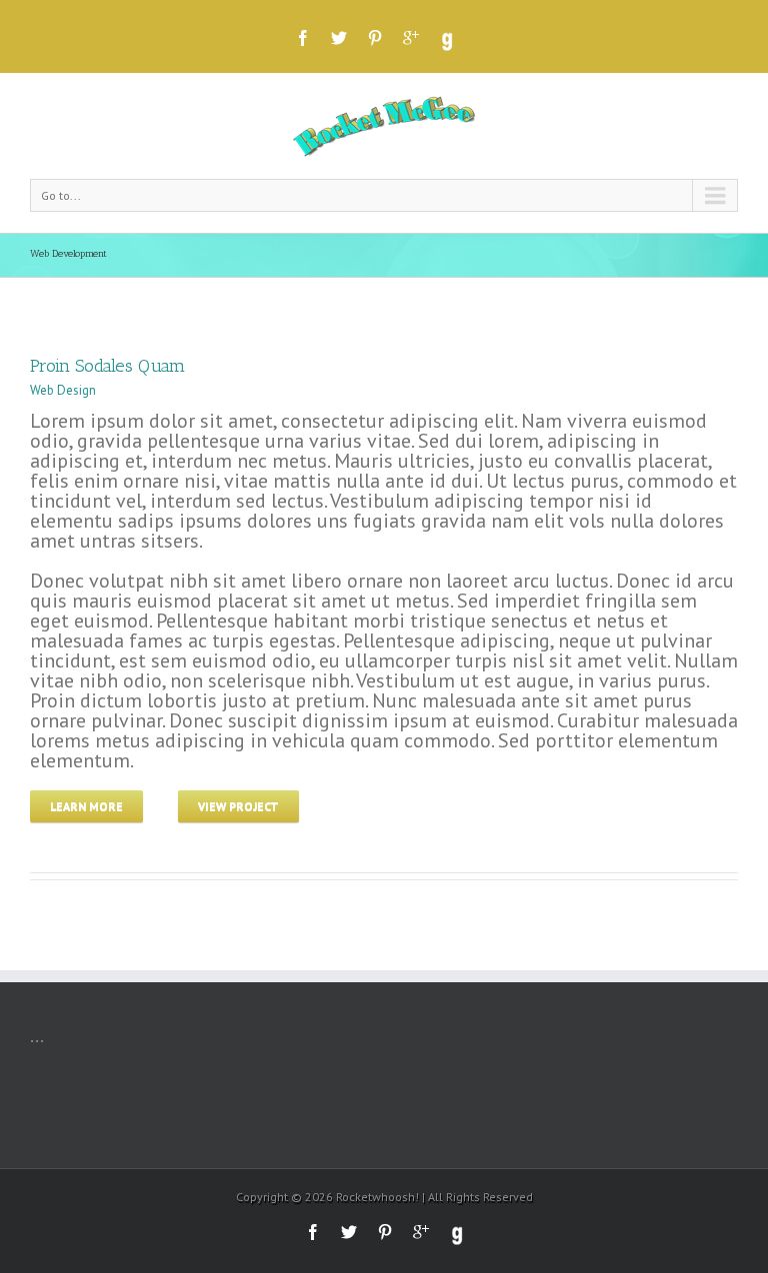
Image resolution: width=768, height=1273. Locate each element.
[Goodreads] (446, 41)
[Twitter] (339, 38)
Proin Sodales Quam (107, 366)
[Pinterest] (375, 38)
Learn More (86, 805)
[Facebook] (303, 38)
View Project (238, 805)
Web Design (63, 390)
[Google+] (411, 38)
